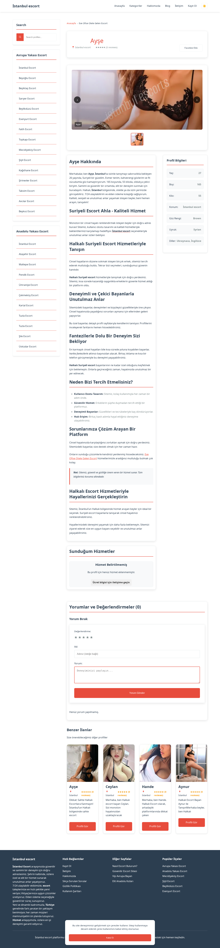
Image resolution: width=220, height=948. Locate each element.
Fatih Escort (25, 129)
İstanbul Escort (27, 67)
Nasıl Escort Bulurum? (124, 866)
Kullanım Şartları (72, 891)
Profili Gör (82, 826)
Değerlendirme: (82, 631)
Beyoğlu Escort (27, 78)
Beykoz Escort (27, 211)
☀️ (204, 6)
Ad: (76, 646)
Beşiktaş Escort (27, 88)
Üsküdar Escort (27, 346)
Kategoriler (135, 5)
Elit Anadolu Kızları (122, 881)
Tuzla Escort (25, 315)
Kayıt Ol (192, 5)
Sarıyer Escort (27, 98)
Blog (167, 5)
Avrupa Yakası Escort (174, 866)
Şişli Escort (25, 160)
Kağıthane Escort (28, 170)
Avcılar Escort (26, 201)
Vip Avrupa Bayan (122, 876)
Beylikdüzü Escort (29, 108)
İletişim (179, 5)
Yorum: (78, 663)
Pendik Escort (26, 274)
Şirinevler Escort (28, 180)
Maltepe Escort (27, 264)
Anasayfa (119, 5)
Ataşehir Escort (27, 254)
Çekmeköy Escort (28, 295)
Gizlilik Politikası (72, 886)
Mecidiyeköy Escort (30, 149)
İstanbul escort (26, 5)
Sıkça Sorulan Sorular (75, 881)
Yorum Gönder (137, 693)
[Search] (20, 37)
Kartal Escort (26, 305)
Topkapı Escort (27, 139)
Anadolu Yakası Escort (174, 871)
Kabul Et (110, 938)
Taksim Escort (27, 190)
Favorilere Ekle (191, 48)
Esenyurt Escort (28, 119)
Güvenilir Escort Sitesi (124, 871)
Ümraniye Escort (28, 285)
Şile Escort (25, 336)
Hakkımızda (153, 5)
